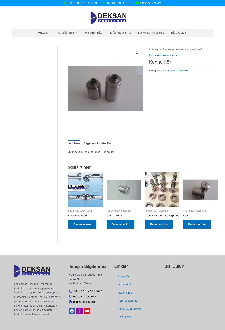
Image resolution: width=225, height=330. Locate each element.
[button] (137, 53)
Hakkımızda (93, 32)
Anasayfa (44, 32)
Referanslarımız (120, 32)
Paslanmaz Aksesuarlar (176, 49)
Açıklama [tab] (74, 143)
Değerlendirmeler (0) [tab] (97, 143)
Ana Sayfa (155, 49)
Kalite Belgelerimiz (151, 32)
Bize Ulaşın (179, 32)
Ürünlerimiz (66, 32)
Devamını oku (82, 224)
